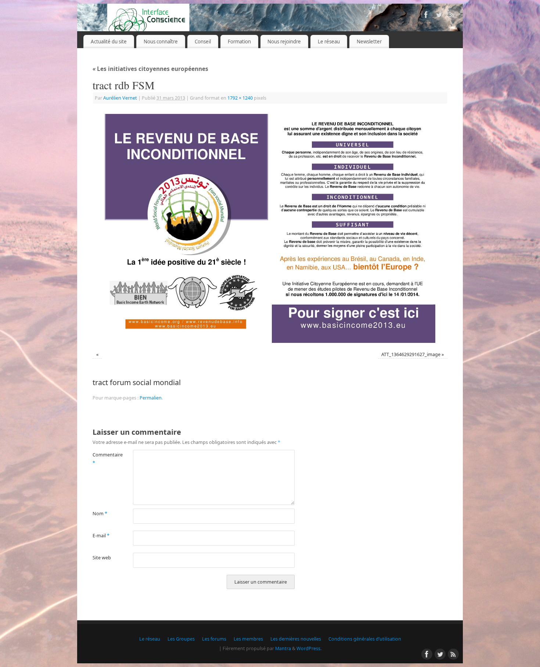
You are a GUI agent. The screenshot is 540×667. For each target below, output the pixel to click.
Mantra (283, 648)
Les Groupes (181, 639)
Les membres (248, 639)
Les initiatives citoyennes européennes (150, 69)
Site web (102, 558)
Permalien (151, 398)
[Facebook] (426, 16)
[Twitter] (438, 16)
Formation (239, 41)
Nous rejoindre (284, 41)
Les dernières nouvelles (295, 639)
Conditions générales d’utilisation (364, 639)
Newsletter (369, 41)
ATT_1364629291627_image (410, 354)
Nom (100, 513)
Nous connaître (161, 41)
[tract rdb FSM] (270, 228)
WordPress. (308, 648)
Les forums (214, 639)
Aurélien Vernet (120, 98)
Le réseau (329, 41)
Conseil (203, 41)
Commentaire (103, 459)
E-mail (101, 535)
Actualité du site (109, 41)
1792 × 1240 (240, 98)
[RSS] (451, 16)
